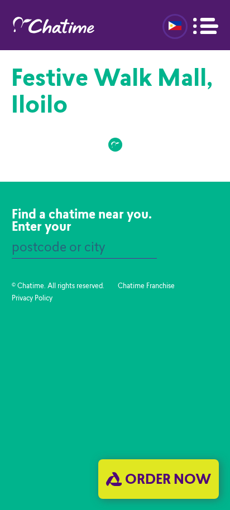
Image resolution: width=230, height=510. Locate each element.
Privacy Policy (32, 298)
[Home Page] (62, 25)
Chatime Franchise (146, 286)
